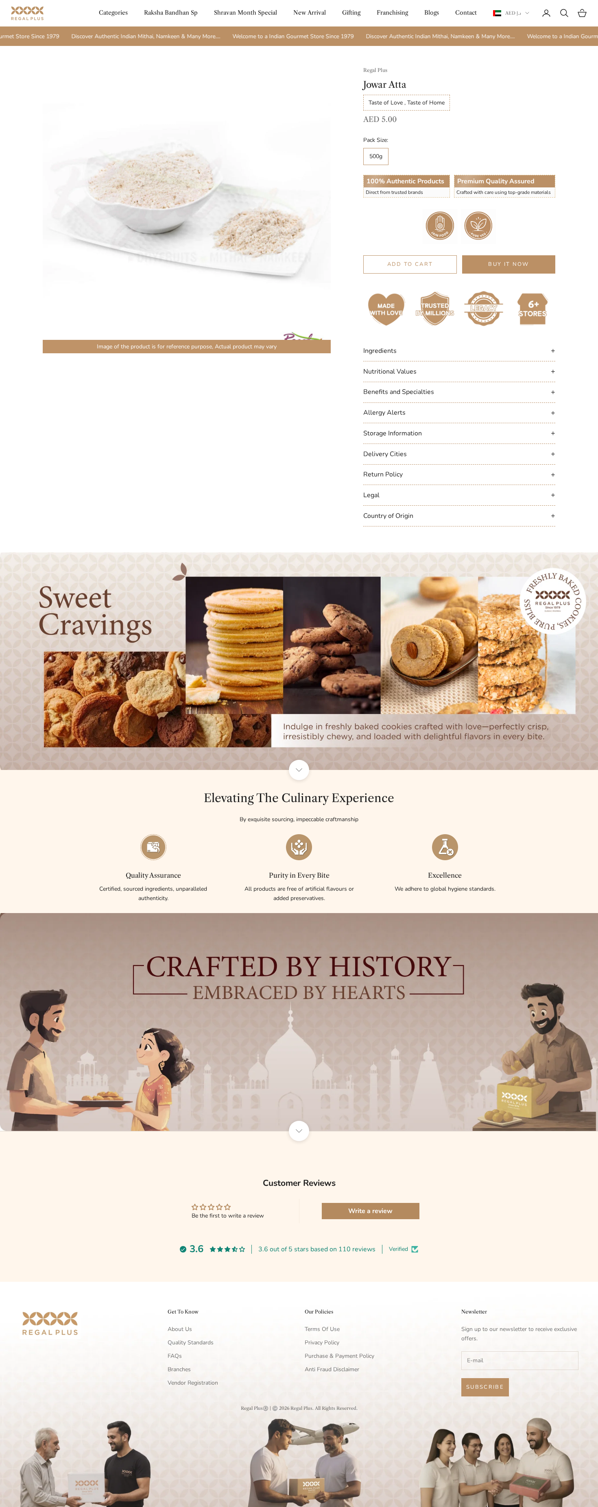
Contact (466, 12)
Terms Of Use (322, 1329)
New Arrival (309, 12)
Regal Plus (375, 70)
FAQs (175, 1356)
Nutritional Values (459, 371)
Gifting (351, 12)
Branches (179, 1369)
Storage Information (459, 433)
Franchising (392, 12)
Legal (459, 495)
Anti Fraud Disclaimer (332, 1369)
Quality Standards (191, 1342)
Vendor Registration (193, 1383)
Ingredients (459, 350)
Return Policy (459, 474)
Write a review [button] (370, 1211)
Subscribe (485, 1387)
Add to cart (410, 264)
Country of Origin (459, 515)
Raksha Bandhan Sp (171, 12)
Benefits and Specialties (459, 392)
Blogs (431, 12)
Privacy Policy (322, 1342)
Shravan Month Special (245, 12)
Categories (113, 12)
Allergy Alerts (459, 413)
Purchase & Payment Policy (339, 1356)
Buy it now (508, 264)
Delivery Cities (459, 454)
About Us (180, 1329)
